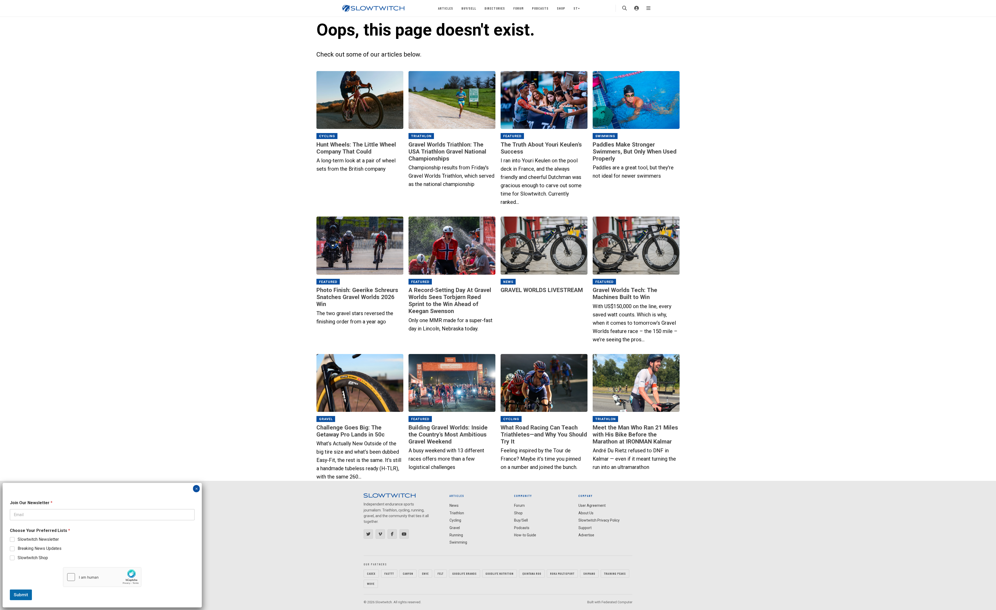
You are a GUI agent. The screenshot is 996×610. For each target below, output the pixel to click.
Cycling (327, 136)
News (508, 282)
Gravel (326, 419)
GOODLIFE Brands (464, 573)
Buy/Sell (468, 8)
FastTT (389, 573)
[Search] (624, 8)
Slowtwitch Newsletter (38, 539)
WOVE (371, 583)
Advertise (586, 535)
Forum (518, 8)
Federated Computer (616, 602)
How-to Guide (525, 535)
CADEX (371, 573)
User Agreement (592, 505)
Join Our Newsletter (31, 502)
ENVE (425, 573)
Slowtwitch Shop (33, 557)
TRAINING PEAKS (615, 573)
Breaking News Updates (39, 548)
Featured (512, 136)
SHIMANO (589, 573)
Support (585, 528)
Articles (445, 8)
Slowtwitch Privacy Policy (599, 520)
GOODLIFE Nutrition (500, 573)
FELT (441, 573)
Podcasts (540, 8)
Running (456, 535)
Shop (561, 8)
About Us (585, 513)
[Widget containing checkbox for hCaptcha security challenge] (102, 577)
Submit (21, 594)
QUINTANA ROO (531, 573)
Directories (495, 8)
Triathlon (421, 136)
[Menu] (648, 8)
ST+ (576, 8)
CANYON (408, 573)
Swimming (605, 136)
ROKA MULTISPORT (562, 573)
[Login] (636, 8)
